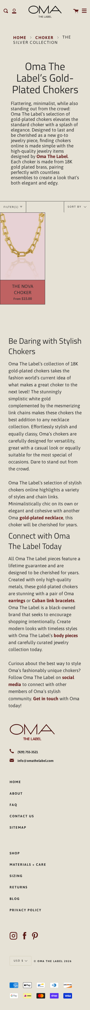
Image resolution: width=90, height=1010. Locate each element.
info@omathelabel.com (36, 761)
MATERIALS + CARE (28, 864)
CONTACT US (22, 816)
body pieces (66, 635)
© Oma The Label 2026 (53, 961)
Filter (11, 206)
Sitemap (18, 827)
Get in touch (45, 698)
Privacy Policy (26, 910)
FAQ (13, 805)
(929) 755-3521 (28, 752)
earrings (16, 600)
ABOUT (16, 793)
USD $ (19, 960)
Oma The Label (52, 156)
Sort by (75, 206)
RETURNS (19, 887)
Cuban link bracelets (53, 600)
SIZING (16, 876)
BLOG (15, 899)
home (15, 782)
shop (15, 853)
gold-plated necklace (41, 517)
